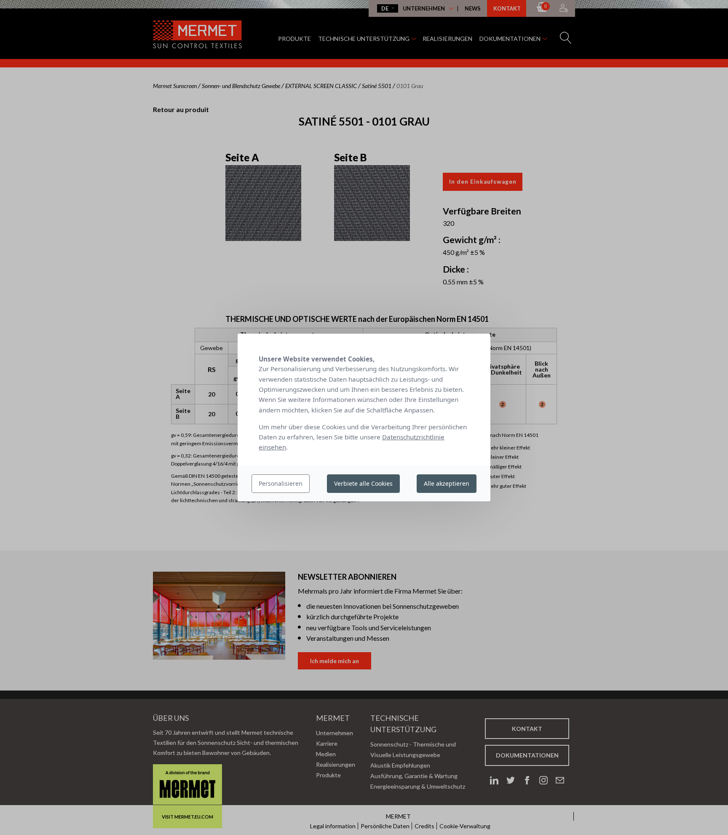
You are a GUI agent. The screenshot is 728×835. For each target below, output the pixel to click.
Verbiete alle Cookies (363, 483)
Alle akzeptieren (446, 483)
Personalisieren (280, 483)
